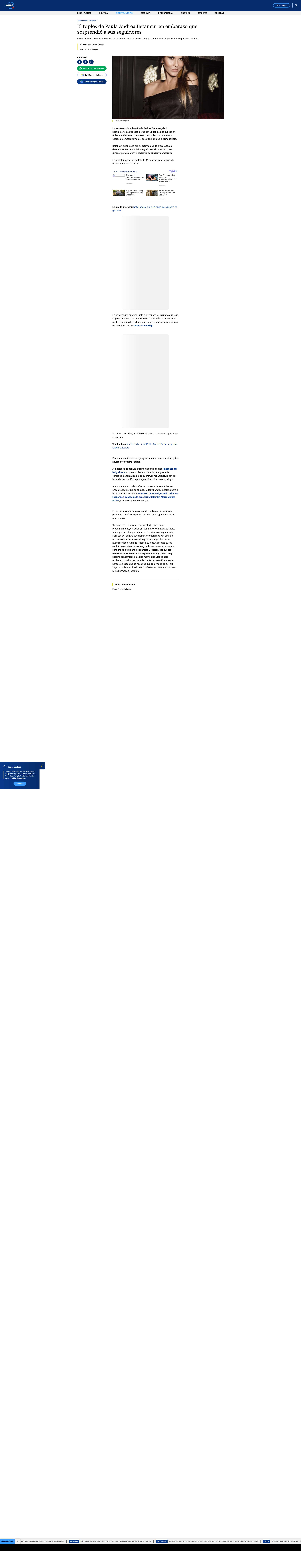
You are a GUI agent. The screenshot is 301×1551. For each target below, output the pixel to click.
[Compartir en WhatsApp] (91, 62)
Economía (145, 13)
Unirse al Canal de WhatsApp (93, 68)
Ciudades (185, 13)
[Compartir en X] (85, 62)
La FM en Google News (93, 75)
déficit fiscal (43, 1541)
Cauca (148, 1541)
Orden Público (84, 13)
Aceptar (19, 783)
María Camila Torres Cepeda (92, 45)
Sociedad (219, 13)
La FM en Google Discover (93, 82)
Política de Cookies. (18, 778)
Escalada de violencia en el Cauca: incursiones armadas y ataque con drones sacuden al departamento (190, 1541)
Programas (281, 5)
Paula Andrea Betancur (121, 589)
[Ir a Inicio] (9, 5)
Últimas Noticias (7, 1541)
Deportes (202, 13)
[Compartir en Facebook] (79, 62)
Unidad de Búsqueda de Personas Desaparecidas (251, 1541)
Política (103, 13)
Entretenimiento (124, 13)
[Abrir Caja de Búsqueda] (296, 5)
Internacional (165, 13)
